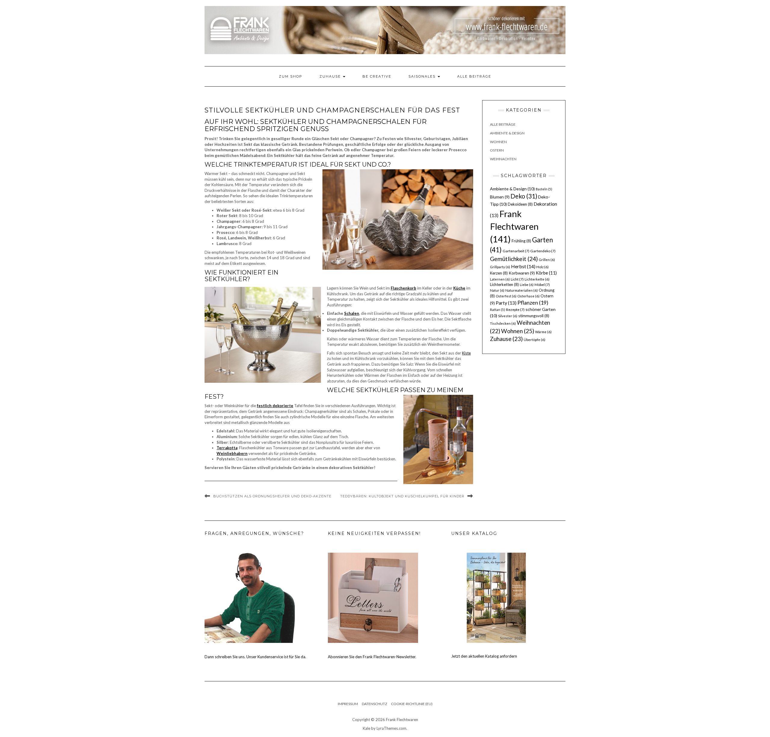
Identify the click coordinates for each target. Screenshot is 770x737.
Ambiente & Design (507, 133)
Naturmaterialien (521, 290)
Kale (366, 728)
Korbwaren (522, 273)
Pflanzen (532, 302)
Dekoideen (520, 204)
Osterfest (506, 296)
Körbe (546, 272)
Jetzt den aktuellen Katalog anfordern (484, 656)
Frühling (521, 240)
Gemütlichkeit (514, 258)
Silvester (507, 316)
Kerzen (499, 273)
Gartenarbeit (516, 251)
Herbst (523, 266)
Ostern (497, 150)
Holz (542, 267)
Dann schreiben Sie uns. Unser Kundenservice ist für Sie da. (255, 656)
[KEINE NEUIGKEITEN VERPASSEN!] (373, 597)
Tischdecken (503, 323)
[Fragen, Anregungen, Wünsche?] (250, 597)
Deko (523, 196)
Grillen (547, 260)
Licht (517, 279)
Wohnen (498, 142)
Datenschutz (374, 704)
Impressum (348, 704)
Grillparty (500, 267)
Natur (497, 290)
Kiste (466, 353)
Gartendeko (543, 251)
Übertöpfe (534, 340)
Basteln (544, 189)
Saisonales (422, 76)
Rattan (497, 310)
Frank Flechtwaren (514, 226)
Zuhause (330, 76)
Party (506, 303)
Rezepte (515, 309)
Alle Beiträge (474, 76)
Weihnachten (503, 159)
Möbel (542, 284)
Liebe (527, 285)
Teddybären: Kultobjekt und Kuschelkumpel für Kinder (402, 496)
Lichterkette (537, 279)
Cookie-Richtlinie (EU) (412, 704)
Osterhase (528, 296)
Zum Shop (290, 76)
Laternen (500, 279)
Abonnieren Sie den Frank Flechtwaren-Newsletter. (372, 656)
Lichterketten (504, 284)
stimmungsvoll (533, 315)
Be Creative (376, 76)
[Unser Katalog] (496, 597)
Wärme (543, 332)
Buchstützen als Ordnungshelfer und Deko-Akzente (272, 496)
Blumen (500, 197)
